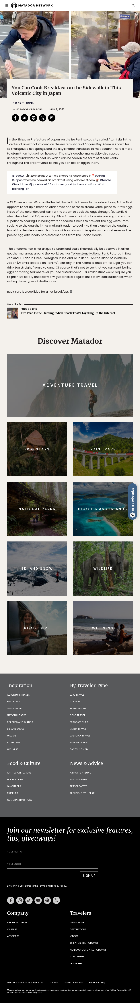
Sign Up (106, 515)
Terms (75, 524)
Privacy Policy (91, 524)
